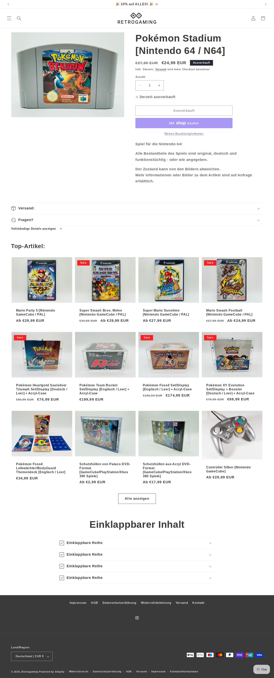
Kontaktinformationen (184, 671)
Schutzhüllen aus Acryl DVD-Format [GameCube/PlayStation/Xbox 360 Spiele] (167, 470)
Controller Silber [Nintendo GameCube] (228, 469)
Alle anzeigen (137, 498)
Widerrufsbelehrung (156, 603)
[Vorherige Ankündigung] (8, 4)
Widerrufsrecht (78, 671)
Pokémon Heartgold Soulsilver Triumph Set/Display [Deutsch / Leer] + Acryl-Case (41, 389)
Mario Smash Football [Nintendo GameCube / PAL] (229, 312)
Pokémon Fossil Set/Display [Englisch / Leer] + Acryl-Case (167, 387)
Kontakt (198, 603)
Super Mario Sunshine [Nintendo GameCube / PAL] (166, 312)
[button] (9, 18)
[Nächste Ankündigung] (265, 4)
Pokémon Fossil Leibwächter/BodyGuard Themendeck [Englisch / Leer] (40, 468)
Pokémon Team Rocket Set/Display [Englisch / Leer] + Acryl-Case (104, 389)
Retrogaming (29, 671)
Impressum (78, 603)
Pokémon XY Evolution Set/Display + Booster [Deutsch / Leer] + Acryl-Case (230, 389)
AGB (94, 603)
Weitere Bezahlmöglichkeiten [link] (184, 133)
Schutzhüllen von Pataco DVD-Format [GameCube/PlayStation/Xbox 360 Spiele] (104, 470)
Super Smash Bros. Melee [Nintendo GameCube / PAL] (102, 312)
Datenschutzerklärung (119, 603)
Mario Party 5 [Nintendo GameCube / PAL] (35, 312)
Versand (160, 69)
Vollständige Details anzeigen (34, 228)
